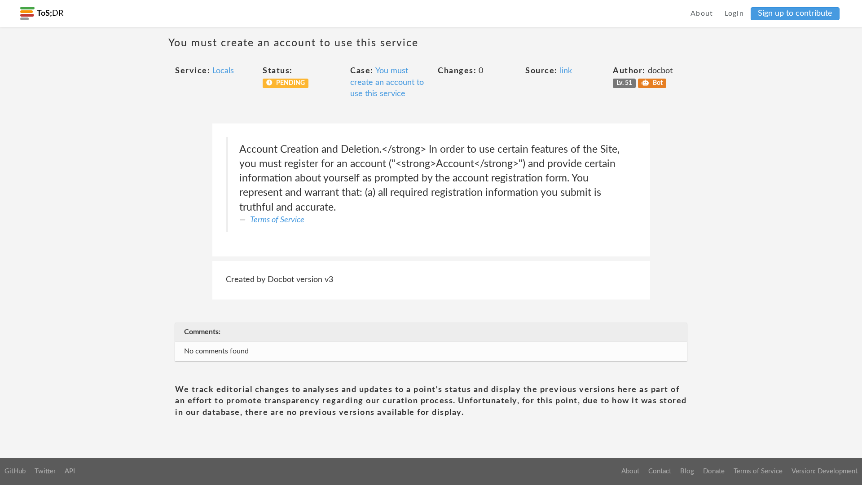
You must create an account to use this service (387, 82)
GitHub (15, 471)
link (566, 71)
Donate (714, 471)
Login (734, 13)
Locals (223, 71)
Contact (659, 471)
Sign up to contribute (795, 13)
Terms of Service (277, 220)
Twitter (45, 471)
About (701, 13)
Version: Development (825, 471)
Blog (687, 471)
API (70, 471)
